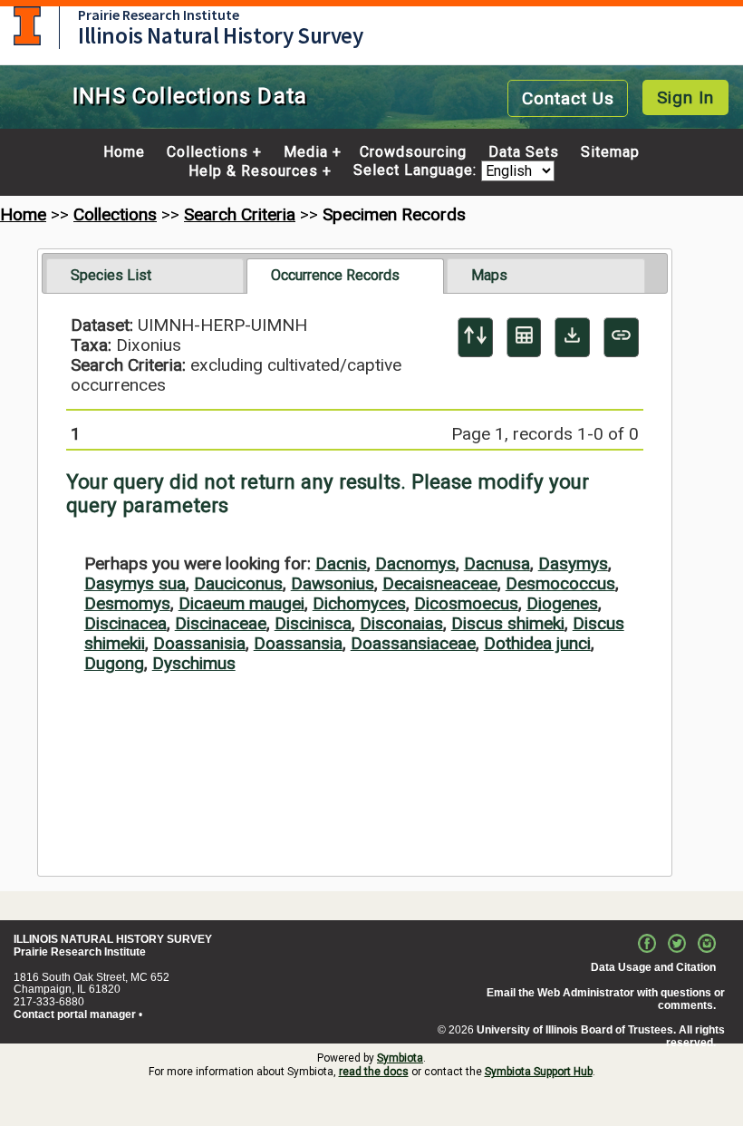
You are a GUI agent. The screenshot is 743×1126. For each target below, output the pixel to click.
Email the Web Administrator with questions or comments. (606, 999)
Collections (207, 152)
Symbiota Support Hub (539, 1071)
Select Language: (417, 171)
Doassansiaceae (413, 643)
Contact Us (568, 98)
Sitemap (610, 152)
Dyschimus (194, 663)
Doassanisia (199, 643)
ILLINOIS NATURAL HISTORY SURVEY (113, 939)
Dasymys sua (135, 583)
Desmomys (127, 603)
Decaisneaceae (439, 583)
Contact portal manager (75, 1014)
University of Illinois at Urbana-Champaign (27, 25)
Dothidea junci (537, 643)
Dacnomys (415, 563)
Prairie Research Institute (158, 14)
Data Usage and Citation (653, 967)
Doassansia (298, 643)
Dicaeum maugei (241, 603)
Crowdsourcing (413, 152)
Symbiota (400, 1058)
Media (306, 152)
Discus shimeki (507, 623)
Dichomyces (359, 603)
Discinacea (125, 623)
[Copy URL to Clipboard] (621, 337)
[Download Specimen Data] (572, 337)
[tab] (145, 275)
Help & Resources (253, 171)
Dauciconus (238, 583)
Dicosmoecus (466, 603)
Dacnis (341, 563)
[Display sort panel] (475, 337)
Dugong (114, 663)
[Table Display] (524, 337)
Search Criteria (239, 214)
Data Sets (523, 152)
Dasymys (573, 563)
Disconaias (401, 623)
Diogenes (562, 603)
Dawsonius (332, 583)
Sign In (685, 97)
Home (124, 152)
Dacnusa (497, 563)
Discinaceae (220, 623)
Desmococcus (560, 583)
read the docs (374, 1071)
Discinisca (313, 623)
